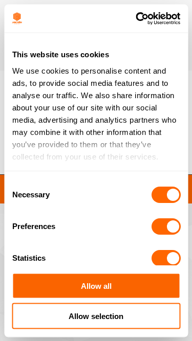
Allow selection (96, 315)
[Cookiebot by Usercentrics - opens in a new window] (136, 18)
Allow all (96, 286)
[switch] (165, 226)
